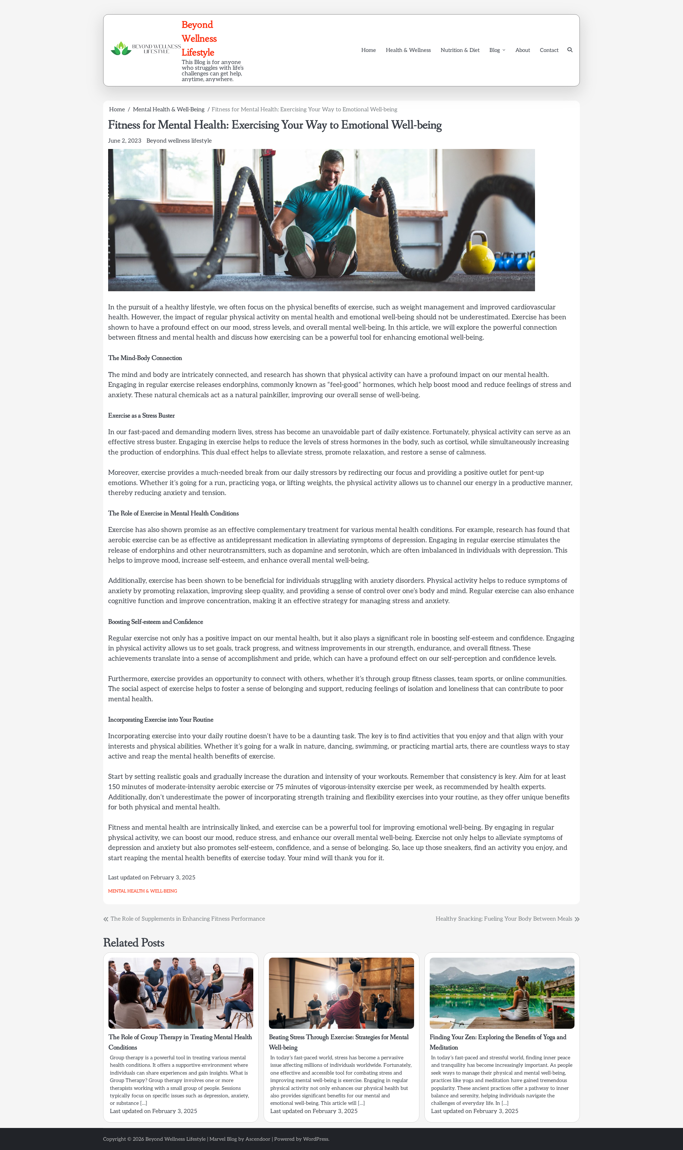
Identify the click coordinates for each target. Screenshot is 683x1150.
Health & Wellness (408, 50)
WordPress (315, 1139)
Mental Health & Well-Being (142, 891)
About (522, 50)
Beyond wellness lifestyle (179, 141)
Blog (494, 50)
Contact (549, 50)
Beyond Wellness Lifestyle (199, 38)
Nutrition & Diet (460, 50)
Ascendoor (257, 1139)
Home (368, 50)
